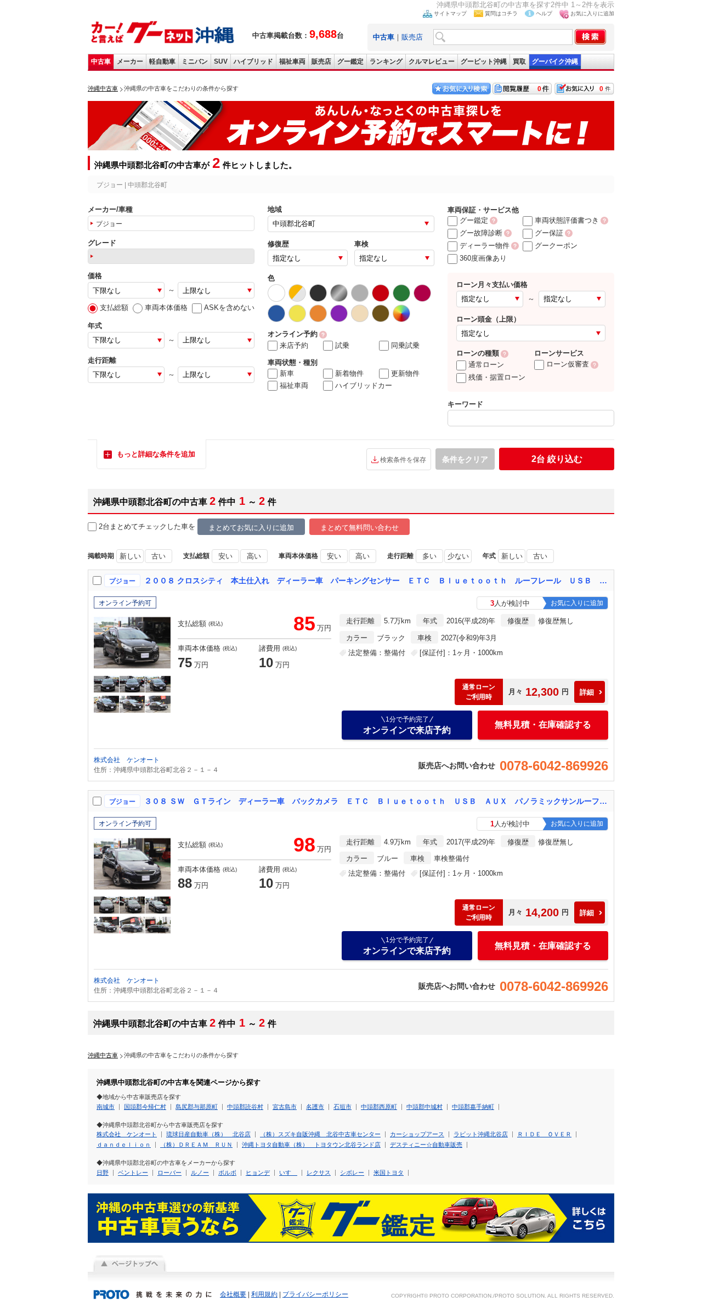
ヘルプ (544, 13)
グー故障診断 (481, 233)
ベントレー (133, 1172)
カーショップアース (417, 1134)
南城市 (106, 1106)
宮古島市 (285, 1106)
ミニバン (195, 61)
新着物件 (349, 373)
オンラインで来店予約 (407, 725)
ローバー (169, 1172)
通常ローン (486, 364)
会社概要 (233, 1294)
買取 (519, 61)
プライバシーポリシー (315, 1294)
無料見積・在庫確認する (543, 724)
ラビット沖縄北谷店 (481, 1134)
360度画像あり (483, 258)
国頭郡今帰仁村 (145, 1106)
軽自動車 (162, 61)
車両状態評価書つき (567, 220)
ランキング (386, 61)
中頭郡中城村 (424, 1106)
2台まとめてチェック (133, 526)
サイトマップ (450, 13)
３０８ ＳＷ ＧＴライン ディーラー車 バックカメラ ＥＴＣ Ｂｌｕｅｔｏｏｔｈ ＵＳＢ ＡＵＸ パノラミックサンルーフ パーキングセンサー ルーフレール (376, 801)
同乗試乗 (405, 345)
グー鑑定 (350, 61)
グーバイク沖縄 (555, 61)
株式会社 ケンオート (127, 760)
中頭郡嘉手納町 (473, 1106)
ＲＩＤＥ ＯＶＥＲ (544, 1134)
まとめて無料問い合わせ (359, 527)
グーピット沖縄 (484, 61)
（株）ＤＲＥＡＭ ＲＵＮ (196, 1144)
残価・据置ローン (496, 377)
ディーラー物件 (484, 245)
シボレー (352, 1172)
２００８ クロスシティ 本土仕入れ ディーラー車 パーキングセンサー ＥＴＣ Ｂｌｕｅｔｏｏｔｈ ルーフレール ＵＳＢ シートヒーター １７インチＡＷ (376, 580)
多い (429, 556)
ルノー (200, 1172)
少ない (458, 556)
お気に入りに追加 (592, 13)
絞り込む (556, 459)
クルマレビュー (432, 61)
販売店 (412, 37)
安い (225, 556)
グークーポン (556, 245)
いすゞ (288, 1172)
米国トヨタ (388, 1172)
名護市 (315, 1106)
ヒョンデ (258, 1172)
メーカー (130, 61)
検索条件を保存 (403, 460)
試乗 (342, 345)
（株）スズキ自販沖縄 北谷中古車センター (320, 1134)
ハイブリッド (253, 61)
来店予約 (294, 345)
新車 (287, 373)
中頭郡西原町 (379, 1106)
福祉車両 (292, 61)
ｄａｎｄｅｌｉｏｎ (124, 1144)
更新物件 (405, 373)
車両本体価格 (166, 307)
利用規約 (264, 1294)
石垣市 (342, 1106)
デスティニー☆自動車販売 (426, 1144)
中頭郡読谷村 (245, 1106)
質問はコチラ (501, 13)
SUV (221, 61)
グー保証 (549, 233)
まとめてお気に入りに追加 (251, 527)
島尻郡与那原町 (197, 1106)
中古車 (101, 61)
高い (254, 556)
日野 (103, 1172)
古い (158, 556)
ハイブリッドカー (363, 385)
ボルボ (227, 1172)
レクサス (319, 1172)
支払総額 (114, 307)
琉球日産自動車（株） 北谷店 (208, 1134)
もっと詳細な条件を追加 (156, 454)
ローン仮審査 (567, 364)
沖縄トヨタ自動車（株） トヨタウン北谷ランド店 (311, 1144)
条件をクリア (465, 459)
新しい (130, 556)
